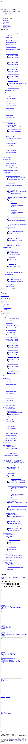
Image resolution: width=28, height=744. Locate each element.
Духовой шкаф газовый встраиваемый (16, 177)
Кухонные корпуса (7, 157)
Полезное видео (6, 25)
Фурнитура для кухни (8, 122)
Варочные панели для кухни (12, 190)
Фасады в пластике (10, 165)
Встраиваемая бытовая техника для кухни (12, 174)
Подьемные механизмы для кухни (13, 138)
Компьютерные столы (13, 252)
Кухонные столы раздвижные (14, 279)
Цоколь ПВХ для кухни (11, 125)
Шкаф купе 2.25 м (10, 103)
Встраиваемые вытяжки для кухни (16, 231)
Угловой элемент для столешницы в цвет (17, 83)
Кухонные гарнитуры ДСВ (12, 40)
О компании (6, 22)
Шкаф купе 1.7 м (9, 96)
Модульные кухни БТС (11, 42)
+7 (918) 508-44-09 (7, 13)
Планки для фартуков (10, 140)
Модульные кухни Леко (11, 44)
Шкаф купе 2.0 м (9, 101)
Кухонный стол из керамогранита (15, 281)
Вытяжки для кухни (10, 227)
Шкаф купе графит (10, 112)
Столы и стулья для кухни (9, 277)
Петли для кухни (9, 145)
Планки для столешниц (13, 88)
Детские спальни (12, 259)
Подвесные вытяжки (13, 228)
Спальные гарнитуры (10, 248)
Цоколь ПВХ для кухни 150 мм (15, 126)
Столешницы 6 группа (13, 57)
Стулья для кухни (10, 284)
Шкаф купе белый (10, 108)
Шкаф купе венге (9, 110)
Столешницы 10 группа (13, 71)
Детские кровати (12, 261)
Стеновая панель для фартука (9, 154)
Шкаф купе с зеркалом (11, 119)
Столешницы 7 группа (13, 59)
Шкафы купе (6, 92)
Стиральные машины (10, 187)
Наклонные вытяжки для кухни (15, 242)
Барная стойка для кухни (11, 150)
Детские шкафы (11, 257)
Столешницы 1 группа (13, 67)
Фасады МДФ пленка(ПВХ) (12, 167)
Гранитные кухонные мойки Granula (14, 269)
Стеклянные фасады (10, 160)
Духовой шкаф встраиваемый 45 (15, 179)
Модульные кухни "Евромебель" (13, 49)
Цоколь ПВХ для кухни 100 (14, 129)
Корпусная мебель (7, 247)
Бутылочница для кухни (11, 152)
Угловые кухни (9, 37)
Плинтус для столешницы (14, 85)
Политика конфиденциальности (18, 740)
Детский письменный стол (14, 254)
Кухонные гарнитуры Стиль (12, 51)
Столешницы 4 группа (13, 81)
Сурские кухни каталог (11, 47)
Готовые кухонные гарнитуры (12, 32)
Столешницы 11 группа (13, 74)
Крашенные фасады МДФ (11, 163)
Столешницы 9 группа (13, 64)
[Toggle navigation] (1, 302)
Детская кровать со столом (14, 266)
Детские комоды (12, 264)
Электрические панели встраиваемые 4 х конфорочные (18, 194)
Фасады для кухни (7, 159)
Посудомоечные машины (11, 216)
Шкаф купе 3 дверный (11, 105)
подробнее (3, 605)
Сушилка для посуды (10, 123)
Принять (2, 741)
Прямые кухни (9, 35)
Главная (2, 577)
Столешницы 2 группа (13, 76)
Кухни (4, 31)
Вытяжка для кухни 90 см (14, 235)
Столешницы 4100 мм (13, 69)
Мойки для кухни (7, 268)
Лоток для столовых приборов (12, 147)
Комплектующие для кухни (12, 54)
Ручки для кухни (9, 133)
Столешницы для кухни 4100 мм (10, 170)
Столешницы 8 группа (13, 62)
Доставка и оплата (7, 26)
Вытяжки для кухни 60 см (14, 245)
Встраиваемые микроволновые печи (14, 185)
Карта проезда (6, 20)
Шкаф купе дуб (9, 115)
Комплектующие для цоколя (14, 131)
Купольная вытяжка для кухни (15, 240)
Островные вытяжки (13, 233)
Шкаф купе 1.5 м (9, 93)
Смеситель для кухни (8, 274)
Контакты (5, 27)
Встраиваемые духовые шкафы (13, 176)
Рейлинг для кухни (10, 136)
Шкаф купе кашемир (10, 117)
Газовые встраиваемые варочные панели (17, 200)
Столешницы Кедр (7, 172)
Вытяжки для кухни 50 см (14, 238)
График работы (6, 16)
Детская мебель (9, 251)
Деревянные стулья (10, 286)
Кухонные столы (9, 278)
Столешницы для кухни (8, 90)
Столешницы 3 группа (13, 78)
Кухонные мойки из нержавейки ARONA (15, 272)
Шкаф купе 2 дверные (11, 98)
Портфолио (5, 23)
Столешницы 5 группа (13, 55)
